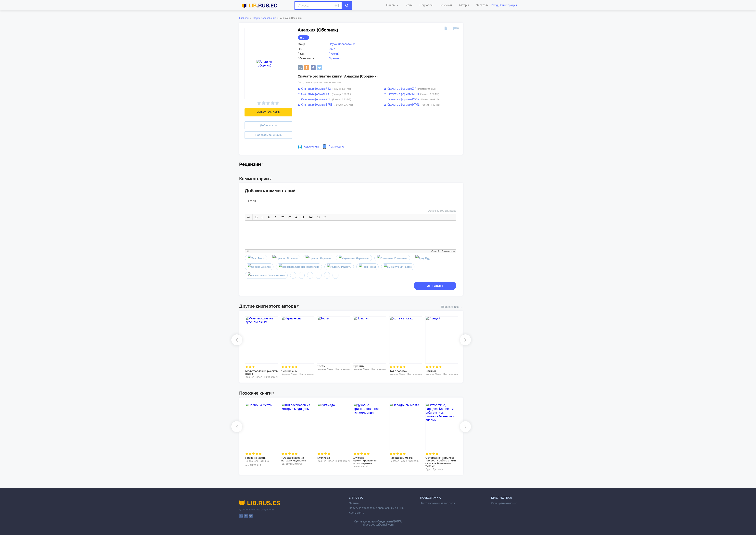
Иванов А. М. (361, 466)
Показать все (452, 306)
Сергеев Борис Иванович (404, 460)
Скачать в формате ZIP (411, 88)
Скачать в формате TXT (326, 94)
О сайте (354, 503)
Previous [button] (236, 339)
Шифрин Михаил (292, 463)
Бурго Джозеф (434, 469)
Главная (244, 18)
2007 (332, 48)
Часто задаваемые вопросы (437, 503)
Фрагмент (335, 58)
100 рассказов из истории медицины (294, 459)
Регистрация (508, 5)
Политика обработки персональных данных (376, 507)
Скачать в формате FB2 (326, 88)
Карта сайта (356, 512)
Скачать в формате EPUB (327, 104)
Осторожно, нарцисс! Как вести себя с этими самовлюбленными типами (440, 462)
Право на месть (255, 457)
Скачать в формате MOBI (413, 94)
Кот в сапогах (398, 371)
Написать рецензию (268, 135)
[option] (260, 347)
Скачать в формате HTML (413, 104)
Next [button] (465, 339)
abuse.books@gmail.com (378, 524)
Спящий (430, 371)
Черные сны (289, 371)
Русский (334, 53)
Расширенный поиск (504, 503)
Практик (358, 366)
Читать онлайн (268, 112)
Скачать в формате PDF (326, 99)
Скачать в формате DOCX (413, 99)
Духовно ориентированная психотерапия (364, 460)
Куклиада (323, 457)
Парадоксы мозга (401, 457)
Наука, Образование (264, 18)
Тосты (321, 366)
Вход (494, 5)
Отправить (435, 285)
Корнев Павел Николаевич (262, 376)
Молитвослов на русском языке (261, 372)
